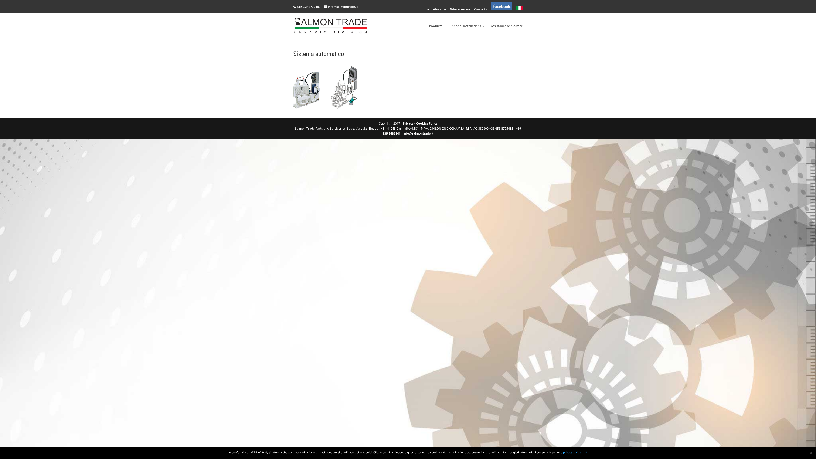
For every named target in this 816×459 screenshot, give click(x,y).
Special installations (466, 26)
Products (435, 26)
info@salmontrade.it (418, 133)
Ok (586, 452)
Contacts (480, 9)
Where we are (460, 9)
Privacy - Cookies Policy (420, 123)
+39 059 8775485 (309, 7)
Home (424, 9)
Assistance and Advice (507, 26)
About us (439, 9)
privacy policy (572, 452)
